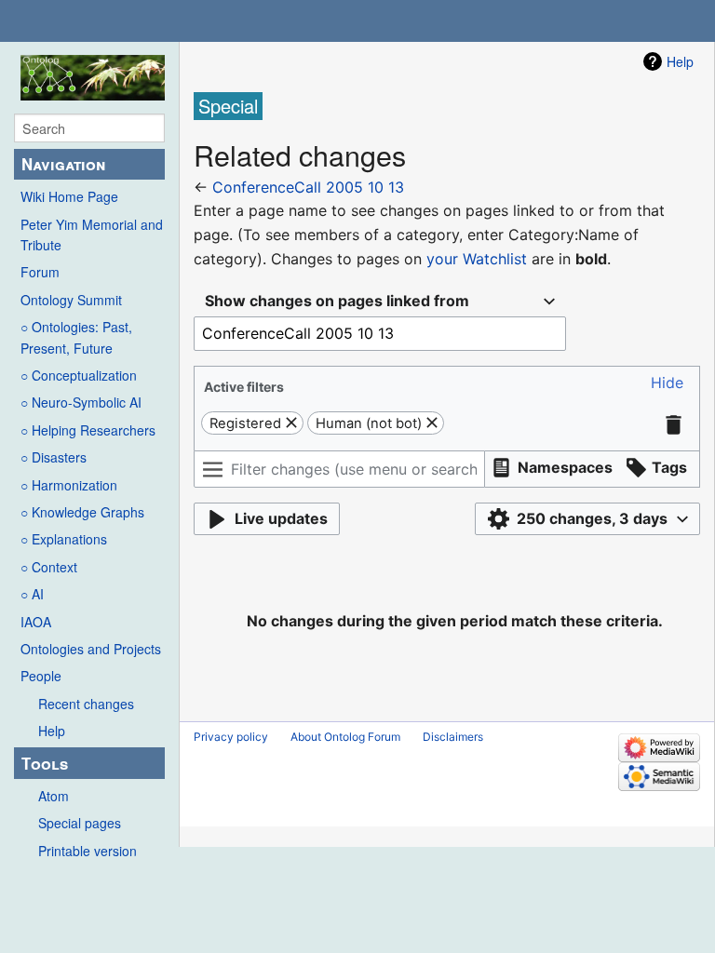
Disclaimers (453, 737)
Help (51, 730)
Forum (40, 271)
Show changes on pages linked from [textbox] (337, 300)
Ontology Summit (71, 299)
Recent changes (86, 703)
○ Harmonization (68, 485)
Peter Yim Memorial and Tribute (91, 234)
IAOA (35, 621)
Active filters (244, 387)
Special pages (79, 822)
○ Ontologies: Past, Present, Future (76, 336)
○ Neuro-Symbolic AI (81, 402)
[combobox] (380, 301)
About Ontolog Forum (345, 737)
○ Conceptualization (78, 375)
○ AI (32, 593)
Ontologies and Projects (90, 648)
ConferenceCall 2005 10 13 (308, 187)
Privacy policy (231, 737)
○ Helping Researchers (87, 430)
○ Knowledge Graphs (82, 512)
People (40, 675)
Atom (53, 795)
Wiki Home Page (69, 196)
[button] (667, 383)
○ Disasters (53, 457)
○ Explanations (63, 539)
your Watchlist (476, 258)
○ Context (48, 566)
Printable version (87, 850)
